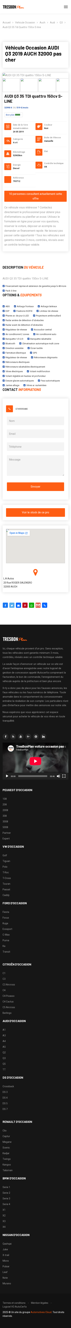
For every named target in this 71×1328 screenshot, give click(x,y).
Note (5, 1277)
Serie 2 (6, 1192)
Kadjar (6, 1153)
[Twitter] (11, 605)
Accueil (7, 22)
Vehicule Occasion (25, 22)
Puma (6, 940)
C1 (4, 973)
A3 (4, 1035)
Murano (7, 1283)
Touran (6, 883)
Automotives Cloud (41, 1312)
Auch (42, 22)
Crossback (8, 1086)
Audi (52, 22)
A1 (4, 1029)
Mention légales (39, 1303)
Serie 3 (6, 1198)
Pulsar (6, 1266)
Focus (6, 917)
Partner (7, 833)
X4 (4, 1227)
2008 (5, 810)
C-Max (6, 934)
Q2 (4, 1052)
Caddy (6, 895)
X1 (4, 1209)
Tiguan (6, 861)
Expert (6, 838)
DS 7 (5, 1109)
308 (5, 815)
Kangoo (7, 1164)
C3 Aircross (9, 984)
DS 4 (5, 1097)
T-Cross (7, 878)
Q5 (4, 1063)
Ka (4, 946)
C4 (4, 990)
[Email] (18, 605)
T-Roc (6, 872)
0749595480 (22, 409)
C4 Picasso (8, 996)
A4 (4, 1041)
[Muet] (58, 776)
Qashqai (7, 1243)
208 (5, 804)
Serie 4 (6, 1204)
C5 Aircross (9, 1007)
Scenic (6, 1147)
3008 (5, 821)
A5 (4, 1046)
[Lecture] (7, 776)
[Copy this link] (44, 605)
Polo (5, 866)
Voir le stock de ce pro (35, 512)
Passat (6, 889)
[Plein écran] (64, 776)
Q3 (61, 22)
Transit (6, 951)
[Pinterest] (25, 605)
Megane (7, 1142)
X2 (4, 1215)
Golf (5, 855)
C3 (4, 979)
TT (4, 1069)
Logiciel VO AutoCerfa (15, 1306)
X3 (4, 1221)
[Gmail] (38, 605)
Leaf (5, 1272)
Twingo (7, 1159)
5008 (5, 827)
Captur (6, 1136)
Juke (5, 1249)
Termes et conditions (14, 1303)
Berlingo (7, 1013)
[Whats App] (31, 605)
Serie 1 (6, 1187)
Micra (6, 1260)
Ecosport (7, 929)
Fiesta (6, 912)
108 (5, 798)
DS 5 (5, 1103)
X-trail (6, 1255)
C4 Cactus (8, 1001)
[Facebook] (5, 605)
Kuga (5, 923)
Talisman (8, 1170)
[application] (35, 761)
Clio (5, 1130)
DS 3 (5, 1092)
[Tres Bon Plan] (14, 7)
